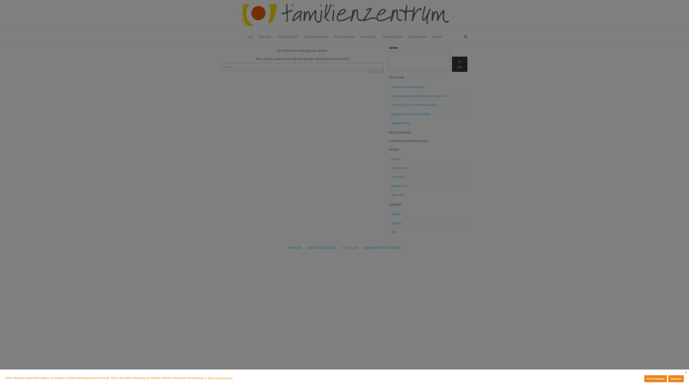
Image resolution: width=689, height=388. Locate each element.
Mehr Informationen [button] (220, 378)
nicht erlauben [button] (655, 378)
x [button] (686, 372)
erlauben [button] (676, 378)
